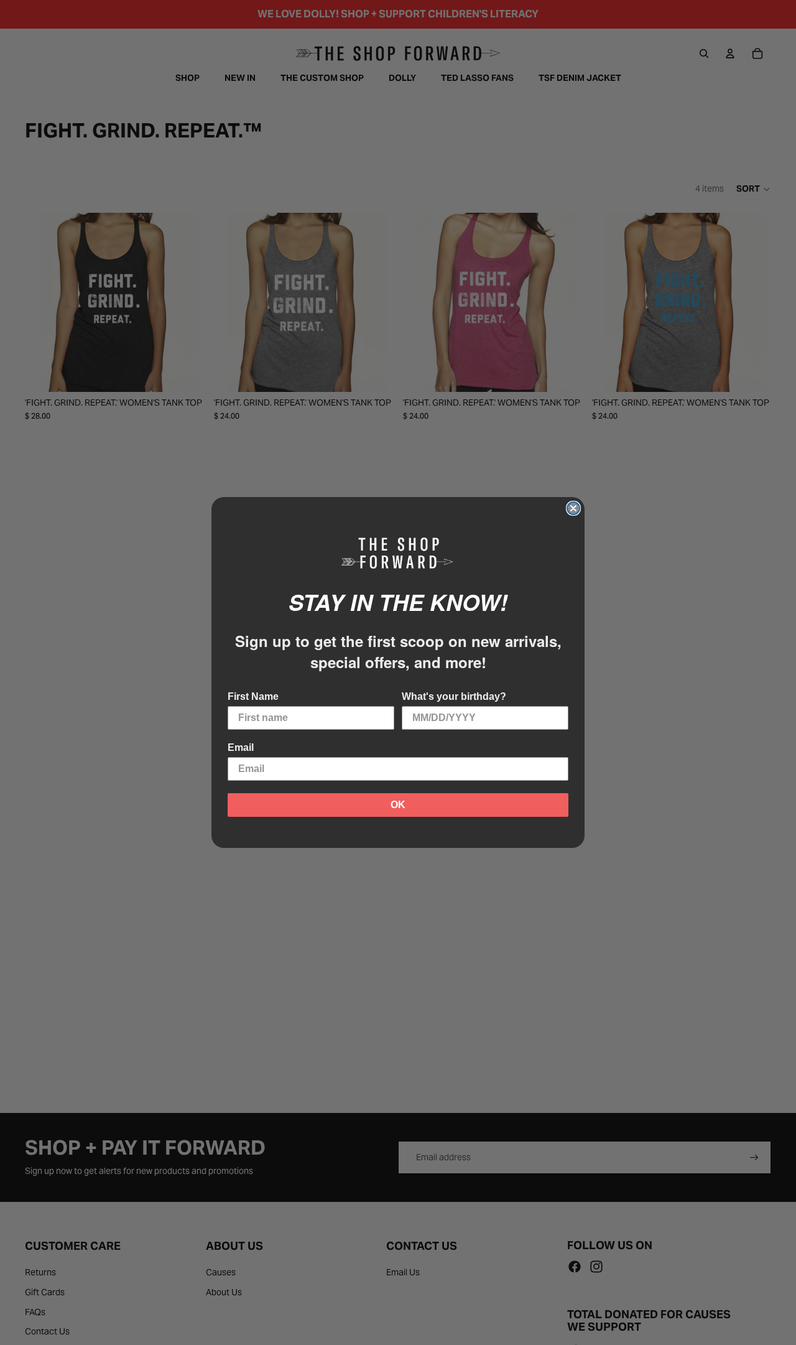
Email (241, 747)
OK (398, 804)
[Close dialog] (573, 508)
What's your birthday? (454, 696)
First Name (253, 696)
